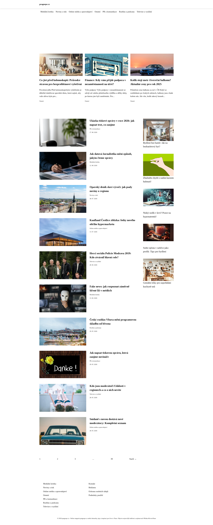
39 (112, 459)
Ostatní (97, 12)
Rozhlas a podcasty (127, 12)
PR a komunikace (110, 12)
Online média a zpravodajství (80, 12)
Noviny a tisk (61, 12)
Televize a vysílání (144, 12)
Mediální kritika (46, 12)
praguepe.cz (44, 4)
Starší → (132, 459)
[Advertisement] (106, 30)
